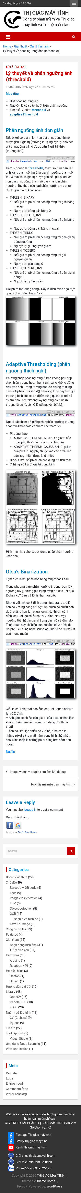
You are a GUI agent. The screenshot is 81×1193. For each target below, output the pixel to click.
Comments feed (17, 1089)
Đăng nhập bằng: (17, 817)
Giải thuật (12, 940)
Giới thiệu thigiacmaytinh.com (35, 1156)
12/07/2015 (13, 87)
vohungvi (28, 87)
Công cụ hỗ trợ (16, 929)
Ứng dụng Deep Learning (23, 1044)
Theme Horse (46, 1181)
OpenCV (15, 997)
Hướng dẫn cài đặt (18, 986)
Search (71, 851)
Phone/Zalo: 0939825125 (33, 1168)
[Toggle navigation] (8, 36)
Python (14, 1023)
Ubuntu (14, 981)
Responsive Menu (74, 3)
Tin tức (10, 1028)
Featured (12, 934)
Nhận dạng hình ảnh (23, 945)
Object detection (21, 908)
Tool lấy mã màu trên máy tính (51, 784)
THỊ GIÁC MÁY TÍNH (46, 13)
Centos (15, 976)
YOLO (13, 1007)
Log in (10, 1078)
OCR (13, 914)
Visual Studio (19, 1038)
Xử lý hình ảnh (16, 67)
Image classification (24, 898)
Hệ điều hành (14, 971)
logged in (30, 809)
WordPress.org (16, 1094)
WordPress (54, 1186)
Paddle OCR (18, 1002)
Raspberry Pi (19, 966)
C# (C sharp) (18, 1018)
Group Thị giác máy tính (31, 1141)
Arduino (15, 960)
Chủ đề (11, 882)
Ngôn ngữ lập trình (18, 1012)
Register (12, 1073)
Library (10, 992)
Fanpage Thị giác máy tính (33, 1135)
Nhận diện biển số (26, 919)
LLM (13, 903)
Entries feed (14, 1083)
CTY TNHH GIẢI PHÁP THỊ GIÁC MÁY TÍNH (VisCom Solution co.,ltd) (40, 1125)
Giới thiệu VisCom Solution (34, 1162)
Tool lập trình (15, 1033)
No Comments (46, 87)
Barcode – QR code (23, 888)
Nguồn (10, 752)
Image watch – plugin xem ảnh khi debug (38, 772)
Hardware (12, 955)
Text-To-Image (20, 924)
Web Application (17, 1049)
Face (13, 893)
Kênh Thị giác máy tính (31, 1147)
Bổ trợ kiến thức (16, 877)
